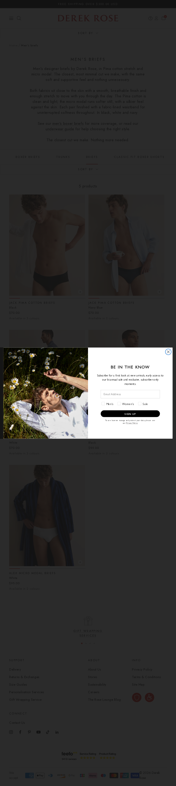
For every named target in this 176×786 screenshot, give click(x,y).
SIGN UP (130, 413)
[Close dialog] (168, 352)
